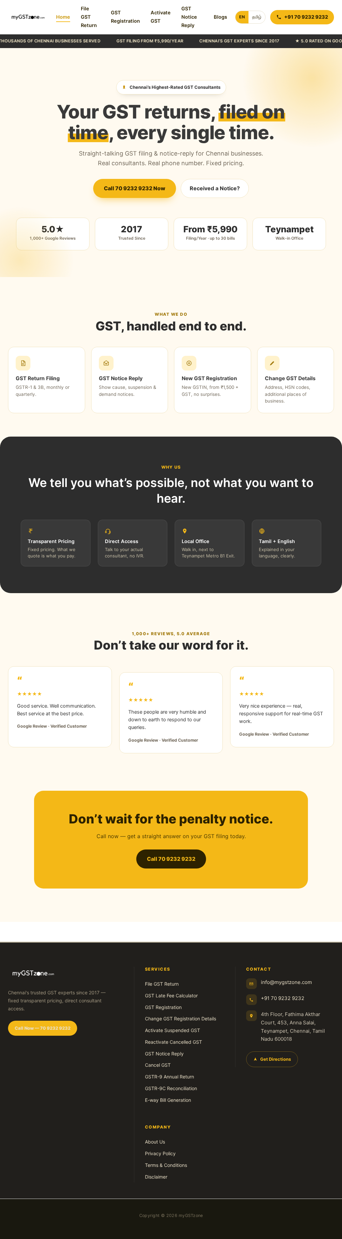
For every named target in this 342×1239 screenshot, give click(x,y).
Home (63, 17)
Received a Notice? (215, 188)
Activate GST (161, 17)
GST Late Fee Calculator (171, 995)
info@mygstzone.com (286, 982)
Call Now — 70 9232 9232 (42, 1028)
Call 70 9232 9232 (171, 858)
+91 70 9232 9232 (282, 998)
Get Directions (275, 1059)
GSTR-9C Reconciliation (171, 1088)
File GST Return (89, 17)
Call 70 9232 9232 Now (134, 188)
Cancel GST (158, 1065)
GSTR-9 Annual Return (169, 1076)
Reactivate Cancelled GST (173, 1042)
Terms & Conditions (166, 1165)
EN (242, 16)
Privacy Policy (160, 1153)
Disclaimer (156, 1177)
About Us (155, 1142)
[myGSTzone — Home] (28, 17)
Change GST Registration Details (180, 1018)
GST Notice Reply (189, 17)
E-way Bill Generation (168, 1100)
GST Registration (125, 17)
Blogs (220, 17)
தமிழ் (257, 16)
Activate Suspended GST (172, 1030)
